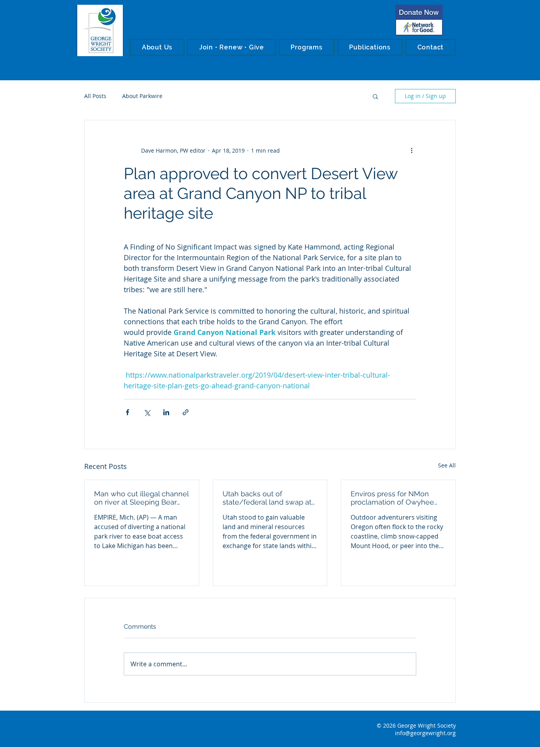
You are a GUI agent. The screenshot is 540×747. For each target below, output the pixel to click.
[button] (157, 47)
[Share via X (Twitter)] (147, 412)
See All (447, 465)
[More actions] (411, 150)
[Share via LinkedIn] (166, 412)
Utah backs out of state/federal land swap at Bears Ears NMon (267, 498)
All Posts (95, 96)
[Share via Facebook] (127, 412)
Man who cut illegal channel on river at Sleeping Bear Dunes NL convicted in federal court (141, 498)
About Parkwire (142, 96)
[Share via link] (185, 412)
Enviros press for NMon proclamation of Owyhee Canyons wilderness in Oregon (392, 498)
